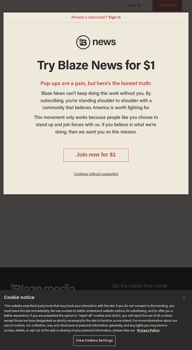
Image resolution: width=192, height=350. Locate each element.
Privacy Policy (148, 330)
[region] (96, 320)
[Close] (184, 297)
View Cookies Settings (94, 340)
